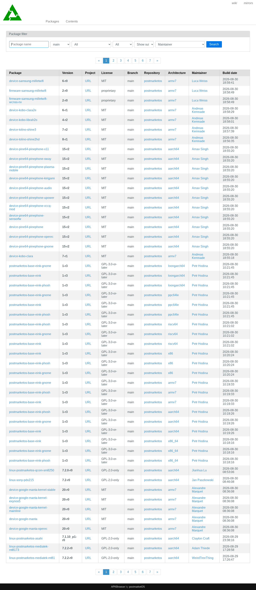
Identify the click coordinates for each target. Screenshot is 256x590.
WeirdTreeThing (202, 557)
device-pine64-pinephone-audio (30, 188)
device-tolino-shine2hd (24, 139)
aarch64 (173, 149)
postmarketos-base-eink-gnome (30, 265)
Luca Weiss (199, 81)
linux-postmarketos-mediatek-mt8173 (28, 548)
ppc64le (173, 295)
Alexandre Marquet (199, 489)
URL (88, 81)
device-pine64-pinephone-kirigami (32, 178)
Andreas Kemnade (198, 110)
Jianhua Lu (199, 470)
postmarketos (153, 81)
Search (214, 44)
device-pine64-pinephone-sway (30, 158)
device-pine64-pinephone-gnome (31, 246)
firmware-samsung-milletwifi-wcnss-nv (28, 100)
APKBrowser (118, 586)
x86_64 (173, 441)
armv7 (172, 81)
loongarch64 (176, 265)
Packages (52, 21)
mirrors (248, 3)
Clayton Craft (200, 538)
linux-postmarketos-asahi (26, 538)
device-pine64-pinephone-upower (31, 197)
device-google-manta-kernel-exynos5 (28, 499)
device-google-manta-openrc (28, 528)
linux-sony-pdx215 (21, 480)
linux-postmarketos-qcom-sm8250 (31, 470)
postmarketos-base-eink (25, 275)
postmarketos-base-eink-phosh (29, 285)
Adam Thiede (201, 548)
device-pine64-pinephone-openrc (31, 236)
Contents (72, 21)
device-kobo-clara (21, 256)
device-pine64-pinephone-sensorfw (26, 217)
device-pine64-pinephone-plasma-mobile (32, 168)
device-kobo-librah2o (23, 119)
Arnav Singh (200, 149)
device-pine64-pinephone (26, 227)
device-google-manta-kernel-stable (32, 489)
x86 (170, 353)
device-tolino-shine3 (22, 129)
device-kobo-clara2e (22, 110)
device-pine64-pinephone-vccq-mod (30, 207)
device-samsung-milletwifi (26, 81)
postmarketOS (137, 586)
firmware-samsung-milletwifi (27, 90)
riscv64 (173, 324)
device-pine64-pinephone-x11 (29, 149)
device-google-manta (23, 519)
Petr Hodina (200, 265)
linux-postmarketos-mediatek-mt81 (32, 557)
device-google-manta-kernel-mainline (28, 509)
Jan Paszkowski (202, 480)
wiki (234, 3)
